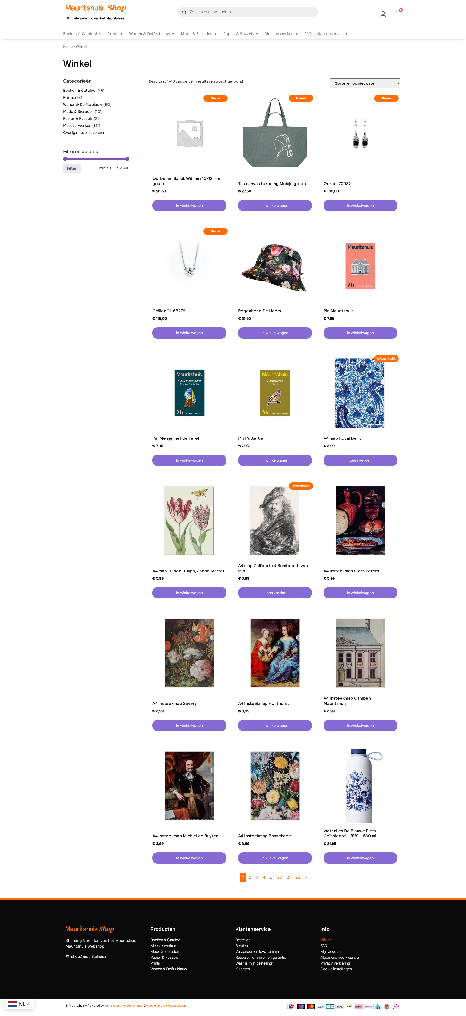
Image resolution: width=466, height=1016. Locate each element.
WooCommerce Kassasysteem (166, 1006)
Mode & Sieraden (198, 33)
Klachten (242, 968)
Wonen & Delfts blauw (151, 33)
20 (279, 877)
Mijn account (330, 951)
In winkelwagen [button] (189, 205)
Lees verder (360, 460)
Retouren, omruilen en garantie (260, 957)
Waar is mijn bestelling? (254, 963)
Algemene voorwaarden (340, 957)
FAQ (308, 33)
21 (289, 877)
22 (297, 877)
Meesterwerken (281, 33)
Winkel (325, 939)
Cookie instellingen (336, 968)
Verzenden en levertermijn (257, 951)
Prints (115, 33)
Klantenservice (332, 33)
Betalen (241, 945)
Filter (72, 168)
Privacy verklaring (335, 963)
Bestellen (242, 939)
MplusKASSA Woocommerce (124, 1006)
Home (68, 46)
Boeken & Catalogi (82, 33)
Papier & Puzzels (240, 33)
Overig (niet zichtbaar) (83, 132)
